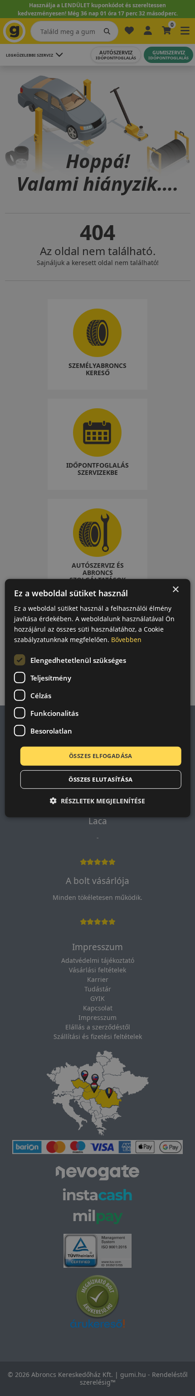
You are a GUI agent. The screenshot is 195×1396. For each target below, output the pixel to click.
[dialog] (97, 698)
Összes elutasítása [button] (100, 779)
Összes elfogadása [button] (100, 756)
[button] (97, 801)
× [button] (175, 589)
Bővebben (126, 639)
